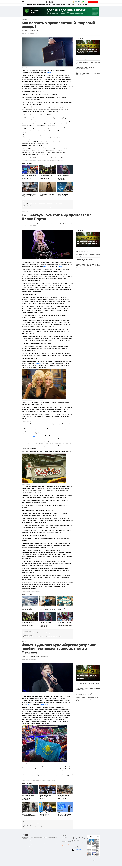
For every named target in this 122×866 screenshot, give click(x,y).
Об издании (64, 837)
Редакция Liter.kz (25, 33)
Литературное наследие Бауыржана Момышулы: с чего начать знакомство (41, 826)
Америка (37, 591)
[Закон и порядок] (77, 1)
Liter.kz (49, 72)
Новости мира (41, 4)
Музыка (28, 591)
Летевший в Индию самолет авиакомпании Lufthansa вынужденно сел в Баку (42, 636)
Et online (59, 266)
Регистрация (24, 160)
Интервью (48, 4)
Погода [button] (91, 4)
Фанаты (43, 780)
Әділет (72, 4)
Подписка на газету (93, 1)
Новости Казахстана (32, 4)
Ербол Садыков (25, 659)
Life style (54, 4)
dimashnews (44, 704)
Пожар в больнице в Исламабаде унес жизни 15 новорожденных (39, 632)
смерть (32, 591)
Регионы (68, 4)
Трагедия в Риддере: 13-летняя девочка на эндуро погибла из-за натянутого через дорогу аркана (88, 73)
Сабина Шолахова (25, 225)
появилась (38, 363)
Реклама (64, 838)
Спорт (58, 4)
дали (33, 436)
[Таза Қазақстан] (84, 1)
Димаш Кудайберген (37, 780)
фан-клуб (49, 780)
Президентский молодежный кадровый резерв (53, 160)
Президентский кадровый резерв (35, 160)
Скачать (88, 857)
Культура (63, 4)
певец (53, 780)
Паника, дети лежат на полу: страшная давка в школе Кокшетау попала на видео (43, 203)
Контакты (64, 842)
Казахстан (24, 780)
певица (23, 591)
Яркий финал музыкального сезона (32, 823)
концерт (29, 780)
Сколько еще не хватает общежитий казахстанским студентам (38, 206)
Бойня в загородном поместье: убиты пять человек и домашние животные (87, 51)
